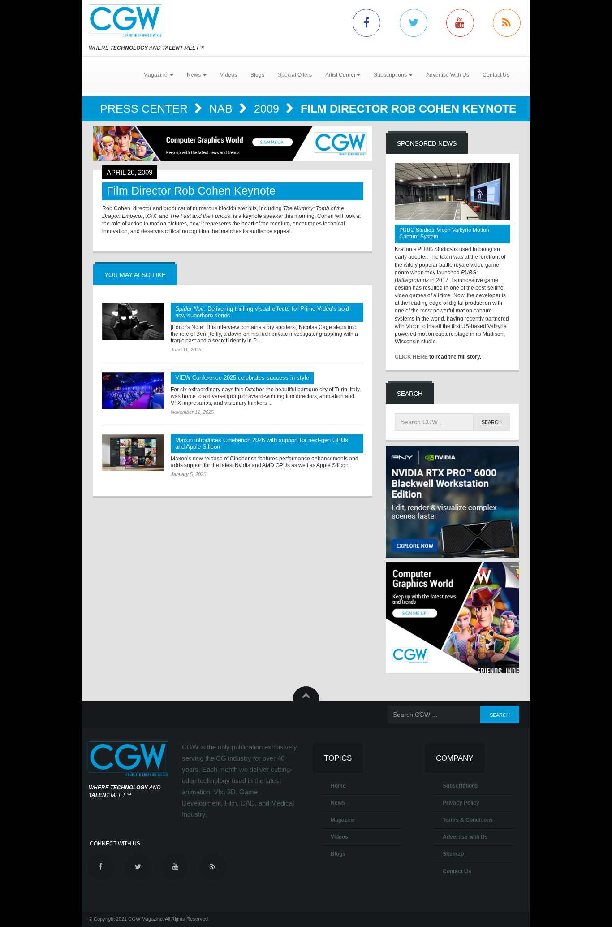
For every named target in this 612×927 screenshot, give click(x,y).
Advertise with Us (465, 837)
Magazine (343, 820)
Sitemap (453, 854)
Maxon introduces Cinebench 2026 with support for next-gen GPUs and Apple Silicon (261, 443)
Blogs (257, 75)
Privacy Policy (461, 803)
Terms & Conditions (468, 820)
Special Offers (295, 75)
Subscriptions (460, 786)
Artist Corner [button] (340, 75)
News (338, 803)
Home (338, 786)
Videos (228, 75)
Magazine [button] (156, 75)
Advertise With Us (447, 75)
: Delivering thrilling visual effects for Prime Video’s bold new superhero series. (262, 312)
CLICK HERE (411, 357)
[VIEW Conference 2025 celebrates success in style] (133, 390)
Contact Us (496, 75)
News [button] (194, 75)
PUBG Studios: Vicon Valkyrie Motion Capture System (444, 233)
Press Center (145, 108)
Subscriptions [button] (391, 75)
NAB (222, 108)
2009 (268, 108)
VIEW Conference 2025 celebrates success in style (242, 377)
